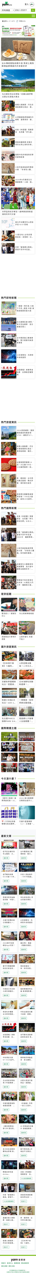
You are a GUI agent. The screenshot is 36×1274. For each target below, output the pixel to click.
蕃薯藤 (6, 4)
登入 (27, 4)
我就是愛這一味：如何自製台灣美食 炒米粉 (26, 968)
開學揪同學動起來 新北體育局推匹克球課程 (26, 1059)
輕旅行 (23, 1201)
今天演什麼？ (9, 778)
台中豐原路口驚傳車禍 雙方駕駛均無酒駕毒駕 (26, 853)
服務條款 (17, 1263)
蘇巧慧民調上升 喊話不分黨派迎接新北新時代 (27, 1151)
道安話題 (6, 594)
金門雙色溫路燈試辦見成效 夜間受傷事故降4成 (26, 1037)
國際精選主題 (9, 728)
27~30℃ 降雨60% (17, 21)
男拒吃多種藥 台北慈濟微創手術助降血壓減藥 (9, 1014)
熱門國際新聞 (9, 508)
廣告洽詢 (12, 1266)
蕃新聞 (6, 858)
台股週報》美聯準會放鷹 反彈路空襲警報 (9, 1037)
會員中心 (10, 1263)
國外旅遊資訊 (9, 646)
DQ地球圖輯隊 (26, 1178)
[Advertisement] (18, 276)
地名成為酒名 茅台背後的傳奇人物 (26, 899)
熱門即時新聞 (9, 297)
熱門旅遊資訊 (9, 422)
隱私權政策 (25, 1263)
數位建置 (4, 1266)
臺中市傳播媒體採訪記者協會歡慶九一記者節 (9, 968)
